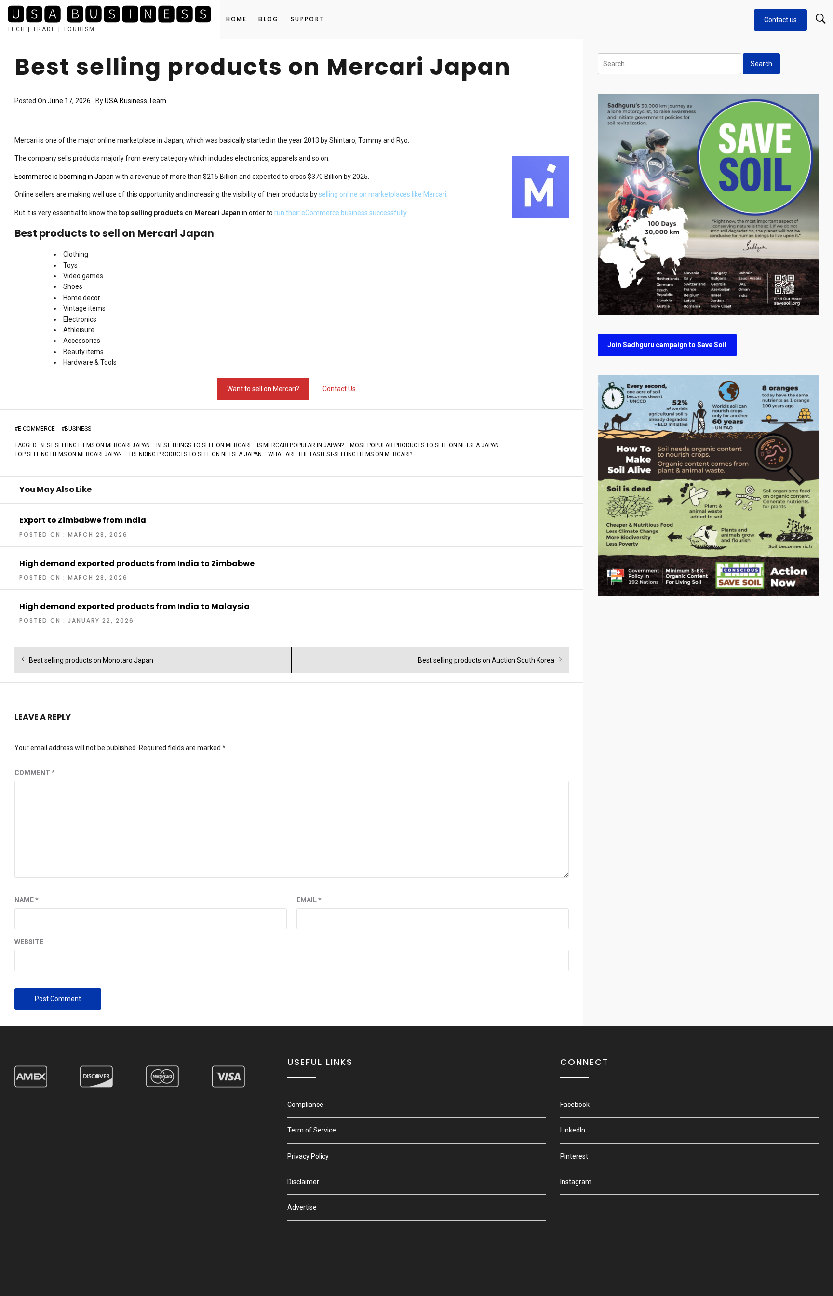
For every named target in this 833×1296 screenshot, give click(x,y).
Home (236, 19)
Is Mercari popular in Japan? (300, 445)
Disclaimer (303, 1182)
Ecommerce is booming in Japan (64, 176)
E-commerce (36, 428)
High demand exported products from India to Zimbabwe (137, 563)
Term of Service (311, 1130)
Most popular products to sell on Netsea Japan (424, 445)
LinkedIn (572, 1130)
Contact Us (339, 389)
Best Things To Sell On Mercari (203, 445)
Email (309, 900)
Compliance (305, 1104)
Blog (268, 19)
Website (28, 942)
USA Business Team (135, 101)
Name (26, 900)
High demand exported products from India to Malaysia (134, 606)
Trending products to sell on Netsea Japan (195, 454)
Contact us (780, 20)
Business (78, 428)
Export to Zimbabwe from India (82, 520)
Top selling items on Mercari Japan (68, 454)
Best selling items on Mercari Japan (95, 445)
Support (308, 19)
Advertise (302, 1207)
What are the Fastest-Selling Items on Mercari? (340, 454)
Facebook (575, 1104)
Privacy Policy (308, 1156)
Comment (34, 773)
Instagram (575, 1182)
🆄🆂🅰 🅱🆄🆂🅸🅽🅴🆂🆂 (110, 14)
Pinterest (574, 1156)
